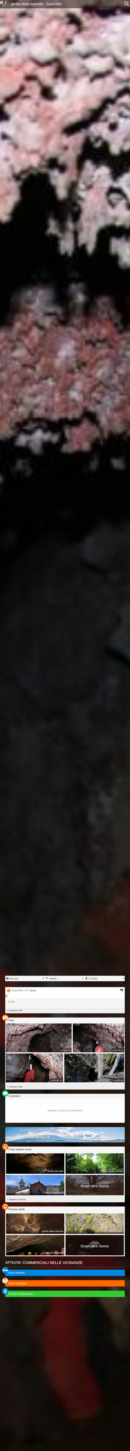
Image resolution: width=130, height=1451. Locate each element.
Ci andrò (106, 978)
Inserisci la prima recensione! (65, 1110)
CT (26, 990)
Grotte (11, 1001)
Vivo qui (26, 978)
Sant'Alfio (17, 990)
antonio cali (66, 1050)
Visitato (65, 978)
